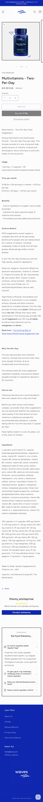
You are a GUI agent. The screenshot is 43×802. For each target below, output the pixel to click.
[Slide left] (16, 66)
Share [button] (7, 589)
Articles (8, 722)
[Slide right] (26, 66)
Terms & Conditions (13, 738)
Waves (18, 798)
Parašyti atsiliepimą (21, 612)
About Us (8, 716)
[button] (3, 11)
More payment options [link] (21, 119)
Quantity (5, 93)
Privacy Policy (10, 732)
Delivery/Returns (11, 727)
